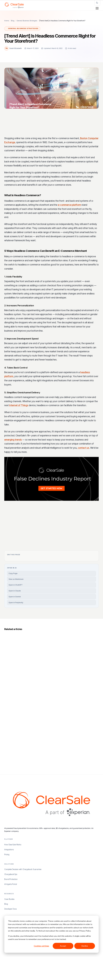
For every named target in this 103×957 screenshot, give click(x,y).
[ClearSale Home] (14, 5)
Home (6, 21)
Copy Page (13, 573)
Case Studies (9, 899)
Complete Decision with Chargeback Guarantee (22, 869)
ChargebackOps (10, 874)
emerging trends (13, 439)
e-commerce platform (69, 205)
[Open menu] (97, 8)
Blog (12, 21)
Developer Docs (10, 909)
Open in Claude (15, 591)
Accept (63, 946)
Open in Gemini (15, 597)
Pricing (6, 854)
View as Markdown (16, 579)
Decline (85, 946)
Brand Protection (10, 879)
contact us (83, 447)
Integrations (9, 849)
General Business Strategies (26, 21)
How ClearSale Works (12, 845)
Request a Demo (77, 526)
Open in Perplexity (16, 603)
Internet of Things (18, 405)
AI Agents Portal (10, 884)
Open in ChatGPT (16, 585)
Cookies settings (41, 946)
